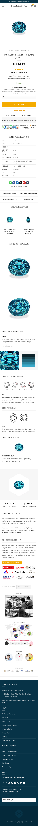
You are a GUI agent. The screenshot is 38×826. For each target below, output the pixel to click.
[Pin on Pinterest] (24, 182)
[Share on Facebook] (13, 182)
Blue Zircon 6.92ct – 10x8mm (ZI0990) (10, 230)
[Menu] (3, 5)
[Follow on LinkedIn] (21, 783)
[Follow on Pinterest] (15, 783)
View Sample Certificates (19, 93)
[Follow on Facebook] (3, 783)
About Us (13, 821)
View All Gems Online (9, 752)
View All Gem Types (9, 755)
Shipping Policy (7, 729)
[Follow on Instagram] (6, 783)
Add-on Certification (19, 87)
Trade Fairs (29, 821)
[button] (2, 27)
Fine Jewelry (6, 763)
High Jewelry (6, 767)
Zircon (17, 50)
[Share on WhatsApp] (10, 182)
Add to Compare (10, 115)
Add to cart (19, 104)
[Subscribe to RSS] (18, 783)
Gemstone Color (9, 331)
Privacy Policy (6, 733)
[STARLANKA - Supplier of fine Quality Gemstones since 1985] (19, 6)
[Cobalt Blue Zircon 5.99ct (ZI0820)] (28, 219)
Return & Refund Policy (10, 725)
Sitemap (4, 737)
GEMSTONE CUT (8, 437)
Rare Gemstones (7, 759)
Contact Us (19, 822)
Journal (20, 821)
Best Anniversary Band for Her (12, 690)
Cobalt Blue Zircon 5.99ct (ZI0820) (28, 230)
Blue (4, 336)
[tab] (8, 587)
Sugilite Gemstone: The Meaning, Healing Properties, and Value (16, 695)
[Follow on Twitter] (9, 783)
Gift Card (5, 718)
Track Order (6, 721)
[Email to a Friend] (20, 182)
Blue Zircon (25, 50)
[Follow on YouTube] (24, 783)
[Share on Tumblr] (27, 182)
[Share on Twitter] (17, 182)
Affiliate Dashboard (8, 740)
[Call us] (12, 783)
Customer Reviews (8, 714)
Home (11, 50)
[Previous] (2, 222)
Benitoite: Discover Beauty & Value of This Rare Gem (18, 701)
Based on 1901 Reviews (19, 72)
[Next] (36, 222)
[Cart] (35, 5)
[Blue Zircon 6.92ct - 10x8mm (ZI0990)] (10, 219)
